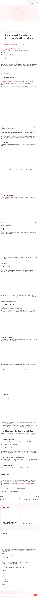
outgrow (10, 491)
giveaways (8, 81)
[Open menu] (37, 2)
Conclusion (7, 49)
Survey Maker (4, 579)
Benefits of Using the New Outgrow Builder (13, 48)
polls (5, 81)
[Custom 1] (2, 2)
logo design (31, 364)
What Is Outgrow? (9, 45)
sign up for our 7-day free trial (23, 483)
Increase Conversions (5, 582)
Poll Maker (3, 578)
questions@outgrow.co (21, 488)
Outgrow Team (6, 523)
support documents (12, 486)
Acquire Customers (5, 581)
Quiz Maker (4, 573)
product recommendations (15, 81)
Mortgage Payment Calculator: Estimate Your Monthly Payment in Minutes (13, 567)
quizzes (2, 81)
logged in (6, 535)
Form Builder (4, 576)
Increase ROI (4, 584)
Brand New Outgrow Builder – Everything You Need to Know (14, 44)
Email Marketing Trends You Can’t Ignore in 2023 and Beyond (9, 498)
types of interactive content (21, 83)
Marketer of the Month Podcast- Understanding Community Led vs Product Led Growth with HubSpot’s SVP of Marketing (30, 498)
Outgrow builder (15, 491)
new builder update (5, 491)
